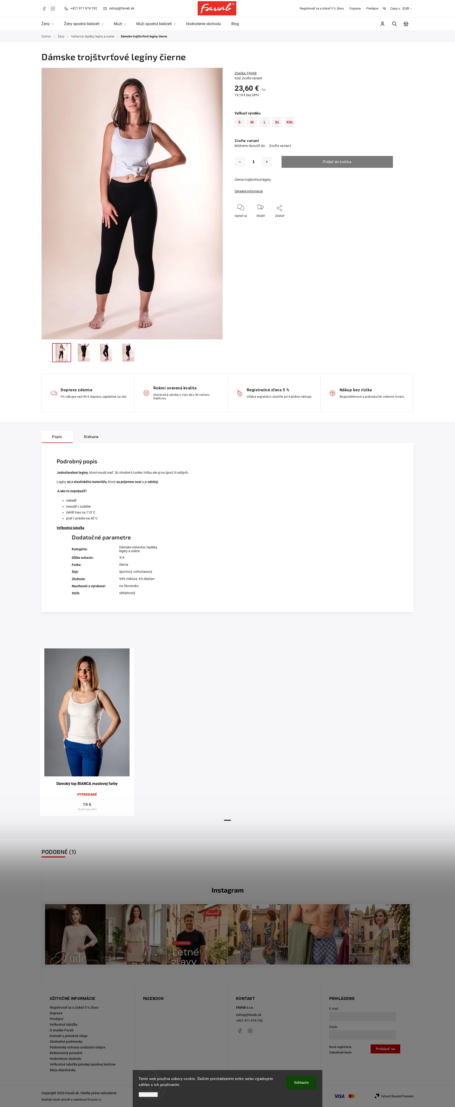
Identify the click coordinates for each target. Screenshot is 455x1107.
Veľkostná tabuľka (70, 528)
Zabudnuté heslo (340, 1052)
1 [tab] (227, 820)
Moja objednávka (63, 1070)
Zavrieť (395, 222)
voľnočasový (142, 572)
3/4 (121, 557)
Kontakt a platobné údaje (69, 1036)
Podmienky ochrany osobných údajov (77, 1047)
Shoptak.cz (94, 1099)
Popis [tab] (57, 437)
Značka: (246, 73)
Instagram (52, 8)
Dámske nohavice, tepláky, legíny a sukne (138, 549)
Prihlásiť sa (385, 1049)
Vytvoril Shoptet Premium (397, 1096)
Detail (87, 714)
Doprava (355, 8)
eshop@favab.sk (248, 1015)
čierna (123, 564)
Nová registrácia (340, 1047)
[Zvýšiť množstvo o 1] (267, 162)
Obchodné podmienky (66, 1041)
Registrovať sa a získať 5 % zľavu (322, 8)
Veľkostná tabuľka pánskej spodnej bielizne (83, 1064)
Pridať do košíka (337, 162)
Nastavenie (148, 1094)
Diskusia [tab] (91, 437)
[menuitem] (50, 24)
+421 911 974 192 (249, 1020)
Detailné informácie (249, 191)
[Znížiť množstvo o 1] (240, 162)
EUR (406, 8)
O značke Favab (61, 1030)
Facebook (44, 8)
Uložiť (273, 223)
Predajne (372, 8)
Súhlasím (301, 1082)
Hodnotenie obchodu (65, 1059)
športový (125, 572)
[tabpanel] (87, 732)
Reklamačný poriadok (66, 1053)
